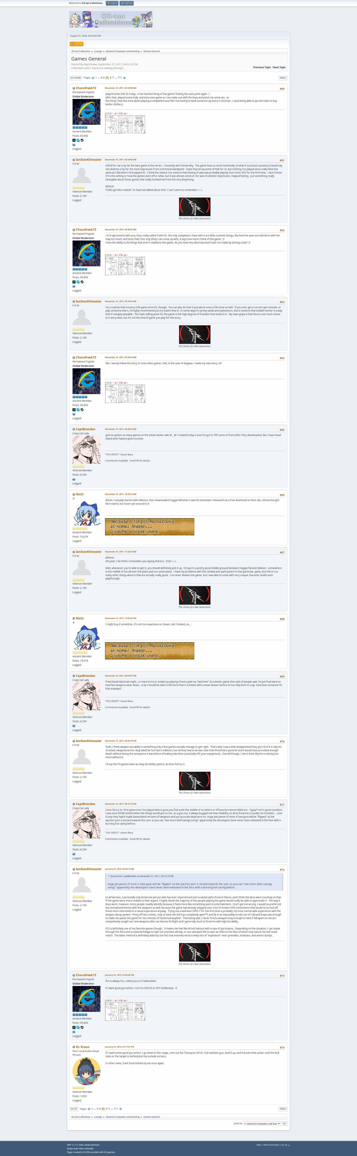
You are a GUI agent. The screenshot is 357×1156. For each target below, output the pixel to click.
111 (120, 77)
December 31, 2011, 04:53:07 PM (120, 675)
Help (258, 1144)
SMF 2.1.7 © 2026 (75, 1145)
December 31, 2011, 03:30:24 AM (120, 357)
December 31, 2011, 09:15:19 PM (120, 803)
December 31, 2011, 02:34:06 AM (120, 159)
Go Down (75, 77)
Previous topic (262, 67)
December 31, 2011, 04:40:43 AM (120, 429)
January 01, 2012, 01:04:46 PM (119, 975)
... (99, 77)
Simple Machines (92, 1145)
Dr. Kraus (82, 1047)
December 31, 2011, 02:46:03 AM (120, 229)
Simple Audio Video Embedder (80, 1148)
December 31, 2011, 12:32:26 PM (120, 618)
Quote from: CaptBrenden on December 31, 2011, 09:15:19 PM (141, 876)
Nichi (80, 494)
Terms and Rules (271, 1144)
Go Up (73, 1108)
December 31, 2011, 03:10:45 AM (120, 301)
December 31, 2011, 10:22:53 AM (120, 494)
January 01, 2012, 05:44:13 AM (119, 869)
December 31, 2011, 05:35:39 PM (120, 740)
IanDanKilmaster (89, 160)
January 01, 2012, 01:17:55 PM (119, 1046)
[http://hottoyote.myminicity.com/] (74, 144)
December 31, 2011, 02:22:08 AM (120, 87)
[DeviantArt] (74, 479)
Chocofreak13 (86, 88)
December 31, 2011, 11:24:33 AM (120, 551)
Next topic (279, 67)
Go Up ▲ (285, 1144)
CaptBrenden (85, 429)
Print (283, 77)
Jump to (238, 1123)
